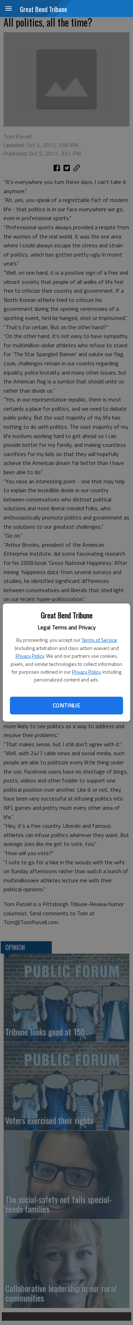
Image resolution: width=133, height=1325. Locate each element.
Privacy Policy (30, 655)
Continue (66, 705)
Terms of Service (99, 640)
